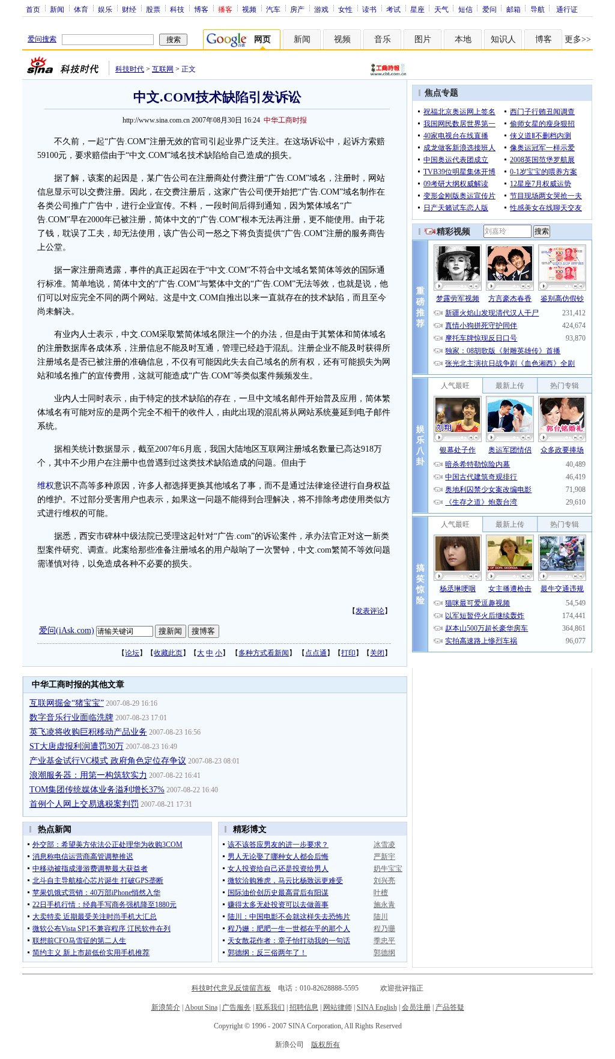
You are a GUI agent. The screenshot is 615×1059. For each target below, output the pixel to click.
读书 (369, 9)
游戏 (321, 9)
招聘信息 (303, 1007)
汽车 (273, 9)
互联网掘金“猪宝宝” (66, 703)
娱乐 (105, 9)
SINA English (377, 1007)
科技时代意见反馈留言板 (231, 988)
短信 (465, 9)
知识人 (503, 39)
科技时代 (129, 69)
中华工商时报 (285, 120)
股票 (153, 9)
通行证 (567, 9)
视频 (249, 9)
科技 (177, 9)
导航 (537, 9)
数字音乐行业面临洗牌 (71, 717)
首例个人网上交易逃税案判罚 (84, 804)
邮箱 (513, 9)
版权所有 (325, 1044)
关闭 (377, 653)
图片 (422, 39)
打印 (348, 653)
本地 (463, 39)
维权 (45, 485)
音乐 (382, 39)
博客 (201, 9)
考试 (393, 9)
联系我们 (270, 1007)
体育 (81, 9)
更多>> (578, 39)
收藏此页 (168, 653)
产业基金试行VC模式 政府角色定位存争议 (107, 760)
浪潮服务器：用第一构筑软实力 (88, 775)
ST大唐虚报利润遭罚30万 (76, 746)
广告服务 (236, 1007)
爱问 (489, 9)
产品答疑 (449, 1007)
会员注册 (416, 1007)
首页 (33, 9)
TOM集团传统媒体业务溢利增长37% (97, 789)
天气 (441, 9)
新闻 (57, 9)
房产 (297, 9)
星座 (417, 9)
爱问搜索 (42, 39)
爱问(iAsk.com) (66, 630)
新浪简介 (165, 1007)
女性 (345, 9)
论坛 (132, 653)
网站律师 (337, 1007)
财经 (129, 9)
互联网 (163, 69)
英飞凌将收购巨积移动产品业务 (88, 731)
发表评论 (370, 611)
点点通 (316, 653)
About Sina (201, 1007)
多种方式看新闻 (263, 653)
